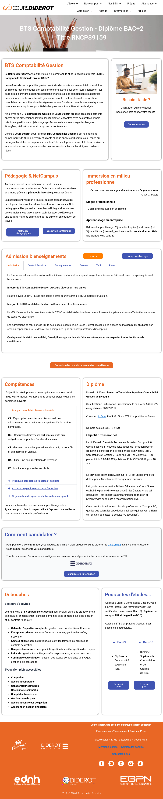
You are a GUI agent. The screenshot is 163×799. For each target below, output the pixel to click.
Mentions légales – (109, 746)
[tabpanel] (81, 308)
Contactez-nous (121, 753)
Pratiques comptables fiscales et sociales (35, 480)
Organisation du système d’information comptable (40, 495)
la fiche (102, 416)
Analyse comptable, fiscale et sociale (33, 410)
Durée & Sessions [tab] (37, 265)
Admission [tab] (13, 265)
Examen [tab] (83, 265)
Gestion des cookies (132, 746)
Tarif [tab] (98, 265)
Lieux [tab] (112, 265)
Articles (142, 10)
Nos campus (91, 3)
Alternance (147, 3)
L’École (71, 3)
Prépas (131, 3)
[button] (41, 410)
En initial (93, 255)
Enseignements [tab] (63, 265)
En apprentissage (137, 255)
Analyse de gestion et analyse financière (35, 488)
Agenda (103, 10)
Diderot (114, 544)
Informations (121, 10)
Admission (83, 10)
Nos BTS (113, 3)
